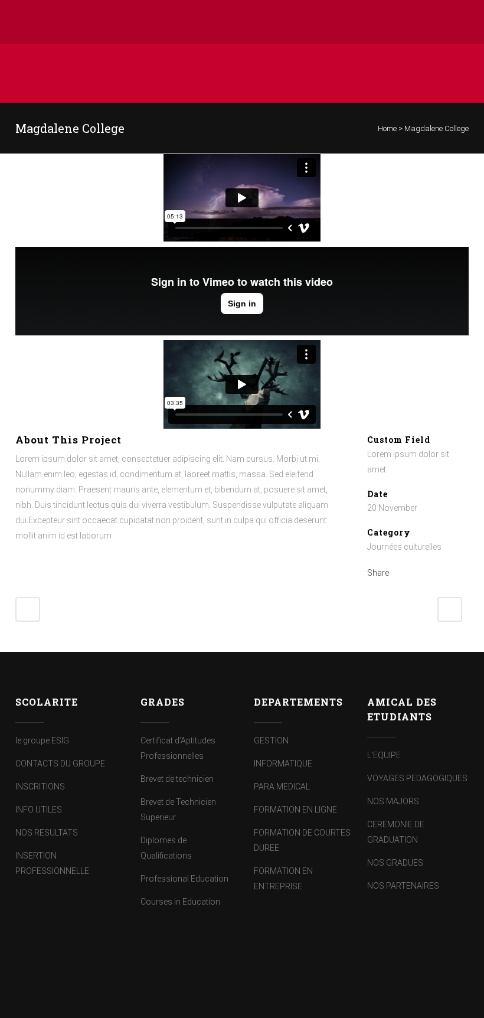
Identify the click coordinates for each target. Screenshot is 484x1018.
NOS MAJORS (393, 801)
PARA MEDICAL (282, 786)
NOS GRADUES (395, 862)
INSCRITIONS (40, 786)
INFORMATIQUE (283, 763)
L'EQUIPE (384, 755)
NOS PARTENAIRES (403, 885)
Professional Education (184, 878)
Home (387, 128)
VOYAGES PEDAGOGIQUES (417, 778)
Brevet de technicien (177, 779)
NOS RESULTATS (46, 832)
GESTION (271, 740)
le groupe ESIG (42, 740)
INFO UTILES (38, 809)
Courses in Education (180, 901)
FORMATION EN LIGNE (295, 809)
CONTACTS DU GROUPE (60, 763)
